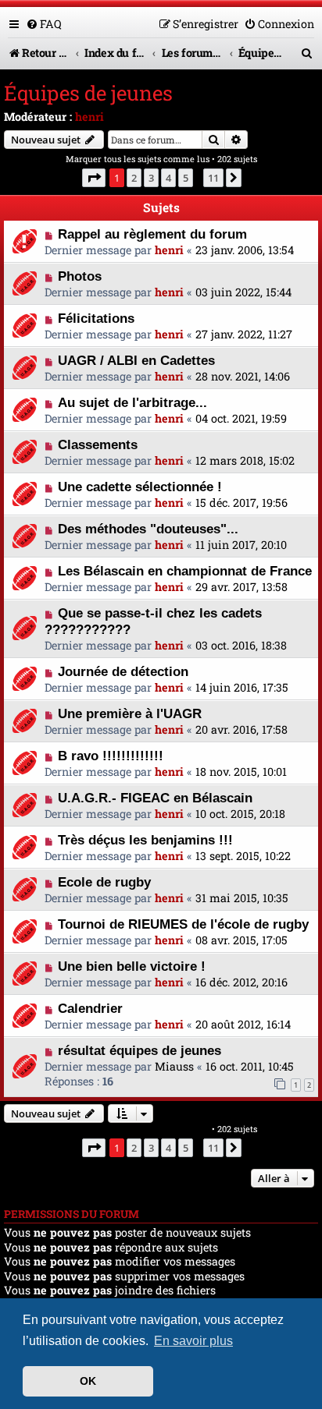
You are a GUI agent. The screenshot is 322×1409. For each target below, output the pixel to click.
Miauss (174, 1066)
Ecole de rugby (104, 882)
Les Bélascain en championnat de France (185, 571)
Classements (98, 444)
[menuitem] (44, 24)
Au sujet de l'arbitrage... (132, 402)
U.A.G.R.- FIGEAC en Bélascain (155, 797)
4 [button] (168, 178)
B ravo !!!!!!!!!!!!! (110, 755)
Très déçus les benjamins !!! (145, 840)
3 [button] (151, 178)
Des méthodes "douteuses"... (148, 528)
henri (89, 116)
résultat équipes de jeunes (139, 1050)
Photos (80, 276)
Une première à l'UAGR (130, 713)
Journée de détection (123, 671)
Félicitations (96, 318)
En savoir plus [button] (193, 1340)
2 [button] (134, 178)
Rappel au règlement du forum (152, 234)
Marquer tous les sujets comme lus (137, 159)
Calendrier (90, 1008)
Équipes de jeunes (88, 93)
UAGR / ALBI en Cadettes (136, 360)
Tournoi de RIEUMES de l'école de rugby (183, 924)
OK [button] (88, 1381)
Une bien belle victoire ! (132, 966)
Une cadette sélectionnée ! (140, 486)
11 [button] (213, 178)
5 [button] (185, 178)
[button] (94, 177)
